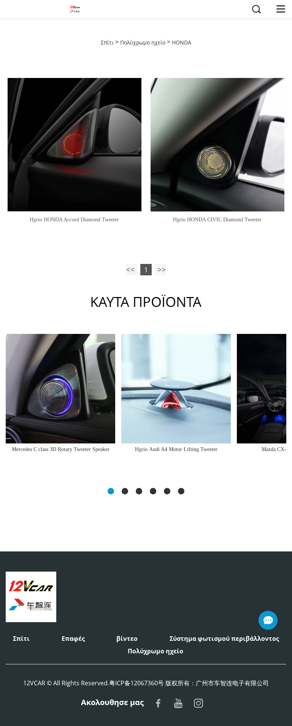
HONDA (181, 42)
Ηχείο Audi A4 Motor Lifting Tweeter (176, 449)
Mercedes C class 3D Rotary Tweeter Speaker (61, 449)
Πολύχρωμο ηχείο (142, 42)
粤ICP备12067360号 (136, 683)
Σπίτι (107, 42)
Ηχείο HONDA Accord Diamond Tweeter (74, 219)
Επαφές (73, 638)
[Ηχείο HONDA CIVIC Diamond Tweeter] (217, 144)
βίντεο (127, 638)
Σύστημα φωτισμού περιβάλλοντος (224, 638)
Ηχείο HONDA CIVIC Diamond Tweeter (217, 219)
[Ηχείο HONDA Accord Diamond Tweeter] (74, 144)
